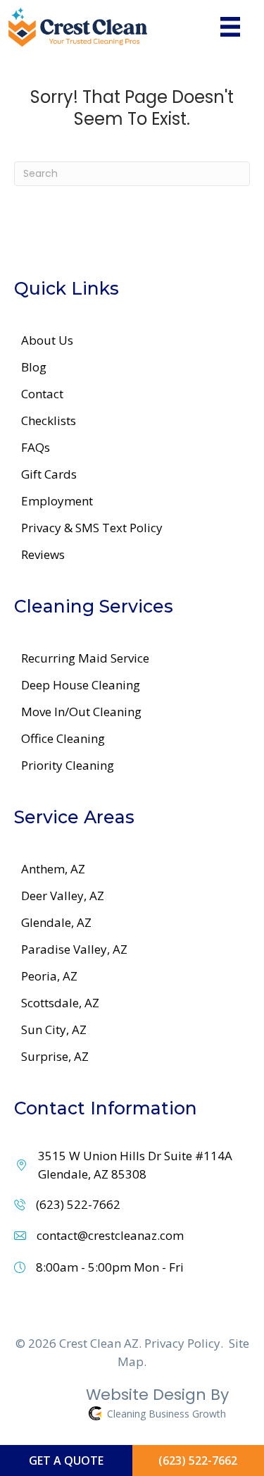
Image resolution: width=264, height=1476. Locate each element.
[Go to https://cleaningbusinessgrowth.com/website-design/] (121, 1406)
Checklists (48, 420)
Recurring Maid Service (85, 658)
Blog (33, 367)
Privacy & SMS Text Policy (92, 527)
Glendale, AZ (56, 922)
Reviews (43, 554)
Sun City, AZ (54, 1029)
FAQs (35, 447)
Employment (57, 501)
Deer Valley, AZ (62, 895)
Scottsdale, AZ (60, 1003)
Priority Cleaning (67, 765)
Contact (42, 394)
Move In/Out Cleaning (81, 711)
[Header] (230, 27)
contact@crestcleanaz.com (110, 1235)
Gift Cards (49, 474)
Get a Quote (66, 1460)
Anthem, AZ (53, 869)
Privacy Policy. (183, 1343)
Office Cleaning (63, 738)
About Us (47, 340)
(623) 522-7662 (78, 1204)
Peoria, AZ (49, 976)
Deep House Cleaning (80, 685)
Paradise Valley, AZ (74, 949)
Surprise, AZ (55, 1056)
